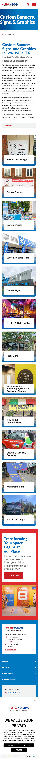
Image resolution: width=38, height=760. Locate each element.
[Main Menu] (34, 4)
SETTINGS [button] (11, 745)
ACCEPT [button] (27, 745)
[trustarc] (32, 756)
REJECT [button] (19, 750)
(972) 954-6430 (14, 693)
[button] (35, 701)
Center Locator (10, 650)
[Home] (10, 4)
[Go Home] (3, 34)
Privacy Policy (6, 756)
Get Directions (13, 642)
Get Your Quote (13, 575)
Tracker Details (14, 756)
